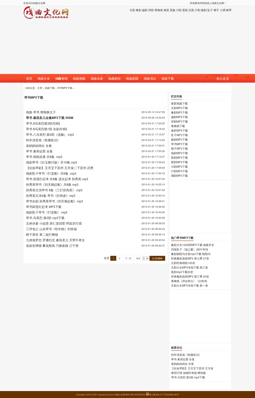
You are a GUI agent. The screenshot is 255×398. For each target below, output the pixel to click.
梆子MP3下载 (179, 148)
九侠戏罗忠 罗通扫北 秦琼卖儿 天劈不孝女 (55, 240)
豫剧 (138, 10)
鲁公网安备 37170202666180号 (164, 394)
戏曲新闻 (61, 78)
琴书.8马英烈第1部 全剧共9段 (46, 129)
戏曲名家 (97, 78)
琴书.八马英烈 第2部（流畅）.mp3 (50, 134)
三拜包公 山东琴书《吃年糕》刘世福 (51, 229)
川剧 (179, 10)
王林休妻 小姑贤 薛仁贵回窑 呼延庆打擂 (54, 223)
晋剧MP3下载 (179, 158)
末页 (138, 258)
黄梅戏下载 (178, 126)
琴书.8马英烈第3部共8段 (43, 123)
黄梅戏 (159, 10)
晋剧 (185, 10)
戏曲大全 (43, 78)
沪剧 (197, 10)
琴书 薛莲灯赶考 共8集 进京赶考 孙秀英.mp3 (57, 179)
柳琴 (229, 10)
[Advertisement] (127, 48)
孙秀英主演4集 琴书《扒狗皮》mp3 (50, 195)
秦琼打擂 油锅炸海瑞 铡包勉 (188, 373)
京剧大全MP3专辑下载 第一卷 (189, 285)
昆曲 (172, 10)
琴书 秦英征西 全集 (39, 151)
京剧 (132, 10)
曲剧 (204, 10)
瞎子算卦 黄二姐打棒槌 (42, 234)
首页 (29, 78)
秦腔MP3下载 (179, 130)
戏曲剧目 (114, 78)
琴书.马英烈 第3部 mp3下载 (45, 217)
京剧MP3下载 (179, 108)
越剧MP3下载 (179, 117)
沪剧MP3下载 (179, 171)
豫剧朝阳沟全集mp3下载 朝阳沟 (190, 254)
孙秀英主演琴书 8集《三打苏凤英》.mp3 (54, 190)
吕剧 (191, 10)
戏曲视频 (79, 78)
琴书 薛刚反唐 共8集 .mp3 (44, 156)
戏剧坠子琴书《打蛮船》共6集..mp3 (51, 173)
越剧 (145, 10)
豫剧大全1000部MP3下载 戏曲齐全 (192, 245)
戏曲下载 (167, 78)
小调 (222, 10)
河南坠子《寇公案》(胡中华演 (189, 249)
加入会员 (222, 78)
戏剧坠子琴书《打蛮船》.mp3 (46, 212)
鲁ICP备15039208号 (136, 394)
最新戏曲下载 (179, 103)
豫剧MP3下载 (179, 112)
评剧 (151, 10)
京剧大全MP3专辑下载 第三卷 (189, 267)
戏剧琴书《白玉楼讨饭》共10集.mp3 (51, 162)
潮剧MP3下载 (179, 176)
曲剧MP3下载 (179, 139)
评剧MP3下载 (179, 121)
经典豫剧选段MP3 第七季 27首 (190, 258)
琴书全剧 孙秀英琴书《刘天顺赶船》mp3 (54, 201)
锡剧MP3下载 (179, 153)
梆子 (216, 10)
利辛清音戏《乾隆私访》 (43, 140)
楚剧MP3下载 (179, 162)
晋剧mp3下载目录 (182, 272)
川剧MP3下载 (179, 167)
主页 (39, 88)
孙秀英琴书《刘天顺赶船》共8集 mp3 (52, 184)
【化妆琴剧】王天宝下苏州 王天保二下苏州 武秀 (59, 167)
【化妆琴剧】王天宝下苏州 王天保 (192, 368)
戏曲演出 (150, 78)
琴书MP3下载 (64, 88)
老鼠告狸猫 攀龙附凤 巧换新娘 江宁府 (52, 245)
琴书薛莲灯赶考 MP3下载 (43, 206)
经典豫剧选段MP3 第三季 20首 (190, 276)
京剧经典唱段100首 (183, 263)
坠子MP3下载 (179, 135)
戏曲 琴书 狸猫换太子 (41, 112)
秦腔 (166, 10)
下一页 (128, 258)
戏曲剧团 (132, 78)
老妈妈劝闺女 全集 (39, 145)
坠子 (210, 10)
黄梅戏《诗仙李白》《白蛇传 (189, 281)
